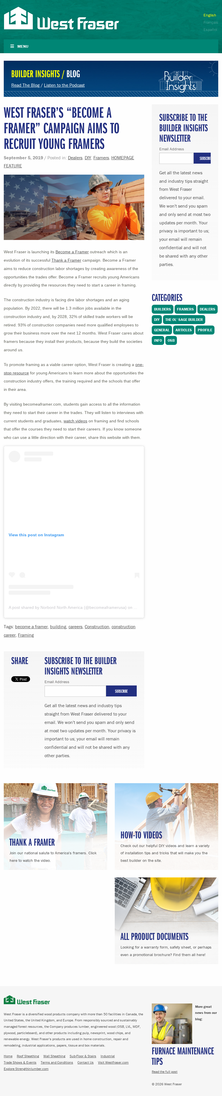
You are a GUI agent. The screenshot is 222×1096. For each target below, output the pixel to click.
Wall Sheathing (54, 1056)
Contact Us (85, 1062)
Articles (183, 330)
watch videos (75, 421)
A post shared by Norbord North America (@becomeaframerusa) (68, 607)
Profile (205, 330)
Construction (97, 626)
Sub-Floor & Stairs (83, 1056)
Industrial (108, 1056)
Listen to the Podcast (64, 85)
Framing (26, 635)
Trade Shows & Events (20, 1062)
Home (8, 1056)
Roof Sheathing (28, 1056)
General (162, 330)
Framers (101, 157)
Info (158, 340)
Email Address (57, 681)
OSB (171, 340)
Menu (22, 46)
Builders (162, 309)
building (58, 626)
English (210, 15)
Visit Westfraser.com (113, 1062)
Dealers (75, 157)
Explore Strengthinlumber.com (26, 1069)
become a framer (31, 626)
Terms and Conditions (57, 1062)
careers (75, 626)
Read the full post (164, 1071)
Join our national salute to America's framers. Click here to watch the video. (53, 849)
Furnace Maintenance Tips (183, 1055)
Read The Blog (25, 85)
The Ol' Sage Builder (184, 319)
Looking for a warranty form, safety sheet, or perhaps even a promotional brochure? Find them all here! (166, 943)
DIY (88, 157)
